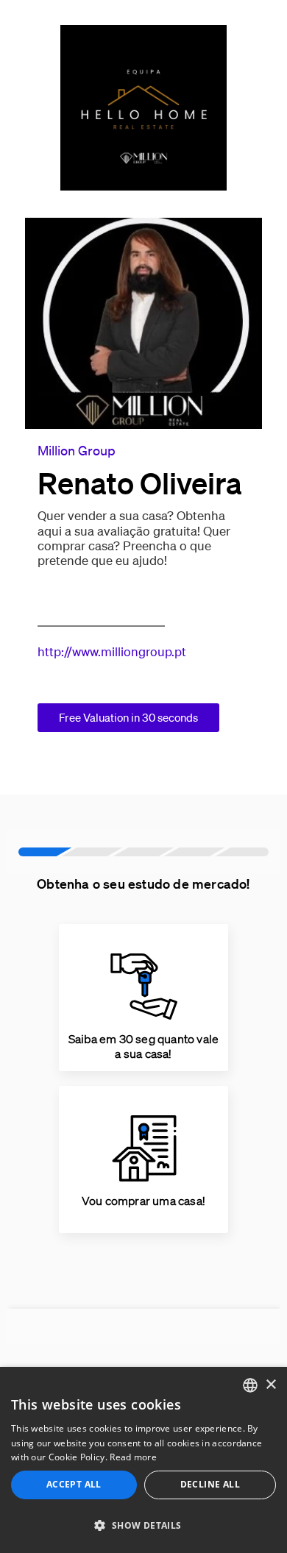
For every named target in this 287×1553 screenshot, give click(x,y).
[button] (143, 1526)
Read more (133, 1457)
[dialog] (143, 1460)
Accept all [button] (74, 1484)
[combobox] (250, 1385)
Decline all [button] (210, 1484)
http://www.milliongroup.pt (112, 651)
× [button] (270, 1384)
